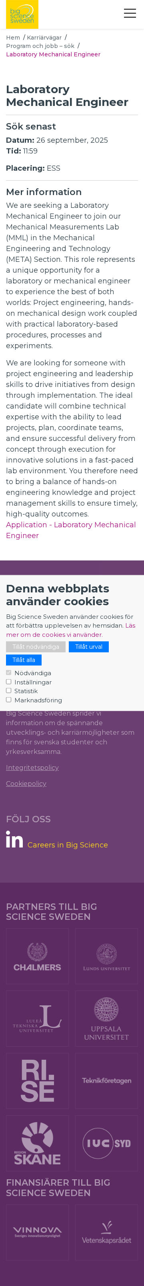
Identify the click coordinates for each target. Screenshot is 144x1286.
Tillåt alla (23, 660)
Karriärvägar (44, 37)
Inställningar (33, 682)
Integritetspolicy (32, 768)
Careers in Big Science (68, 845)
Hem (13, 37)
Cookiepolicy (26, 784)
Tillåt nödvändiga (35, 646)
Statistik (26, 691)
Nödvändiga (32, 673)
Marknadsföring (38, 700)
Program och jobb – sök (40, 46)
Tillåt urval (88, 646)
